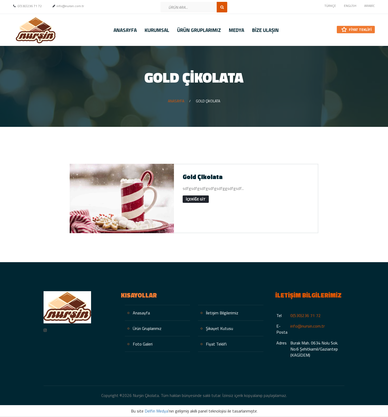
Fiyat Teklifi (360, 29)
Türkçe (330, 5)
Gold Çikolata (203, 176)
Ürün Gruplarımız (199, 30)
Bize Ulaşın (265, 30)
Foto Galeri (143, 344)
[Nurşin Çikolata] (34, 30)
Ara (222, 7)
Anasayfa (125, 30)
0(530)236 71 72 (305, 315)
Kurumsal (157, 30)
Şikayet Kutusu (219, 328)
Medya (236, 30)
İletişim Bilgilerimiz (222, 313)
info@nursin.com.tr (307, 326)
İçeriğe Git (196, 199)
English (350, 5)
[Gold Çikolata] (122, 198)
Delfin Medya (156, 411)
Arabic (369, 5)
